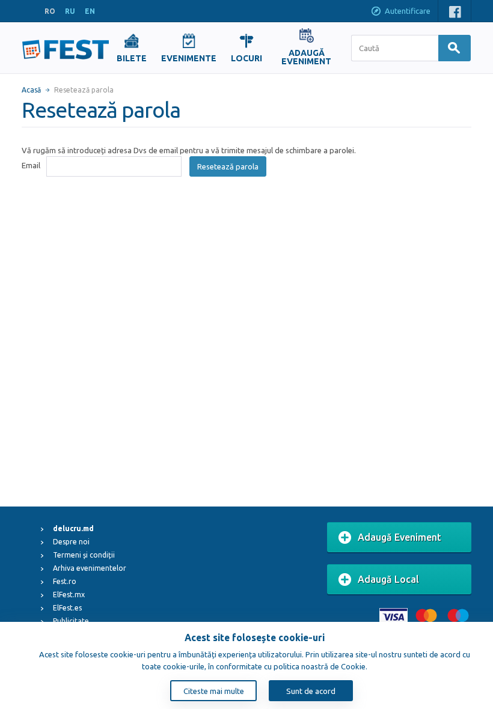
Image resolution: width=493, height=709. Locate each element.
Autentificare (407, 11)
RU (70, 11)
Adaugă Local (388, 579)
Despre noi (71, 542)
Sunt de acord (310, 691)
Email (31, 165)
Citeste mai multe (213, 691)
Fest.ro (64, 581)
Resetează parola (228, 166)
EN (90, 11)
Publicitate (71, 621)
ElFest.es (67, 608)
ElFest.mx (69, 594)
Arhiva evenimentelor (89, 568)
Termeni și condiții (84, 555)
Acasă (31, 90)
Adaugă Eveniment (399, 537)
